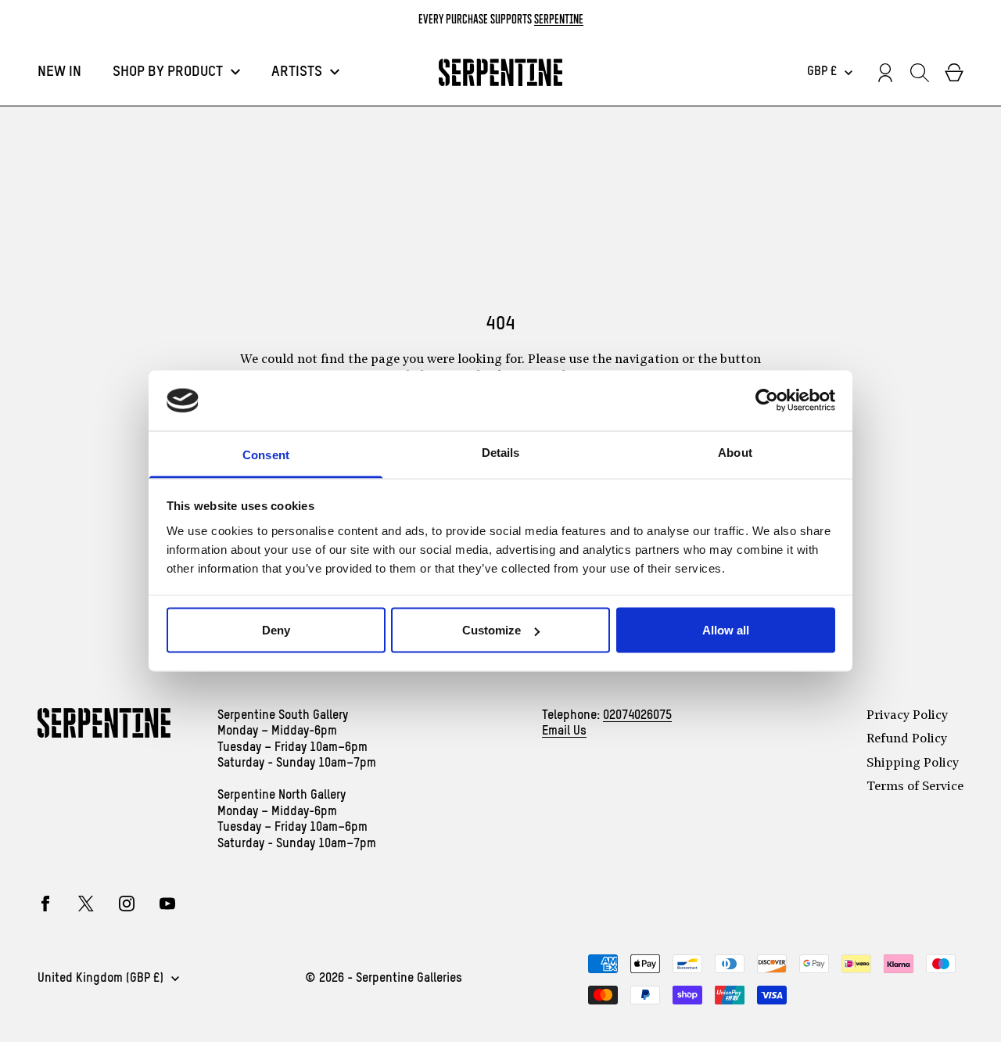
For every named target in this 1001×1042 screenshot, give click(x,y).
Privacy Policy (907, 716)
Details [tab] (501, 451)
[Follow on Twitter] (86, 903)
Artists (296, 72)
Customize (491, 630)
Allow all (725, 630)
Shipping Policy (912, 763)
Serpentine (558, 19)
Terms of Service (914, 787)
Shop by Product (168, 72)
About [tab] (735, 451)
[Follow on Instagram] (127, 903)
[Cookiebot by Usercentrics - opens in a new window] (766, 400)
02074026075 (637, 716)
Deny (276, 630)
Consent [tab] (265, 454)
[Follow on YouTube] (167, 903)
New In (59, 72)
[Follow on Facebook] (45, 903)
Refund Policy (906, 739)
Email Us (564, 731)
